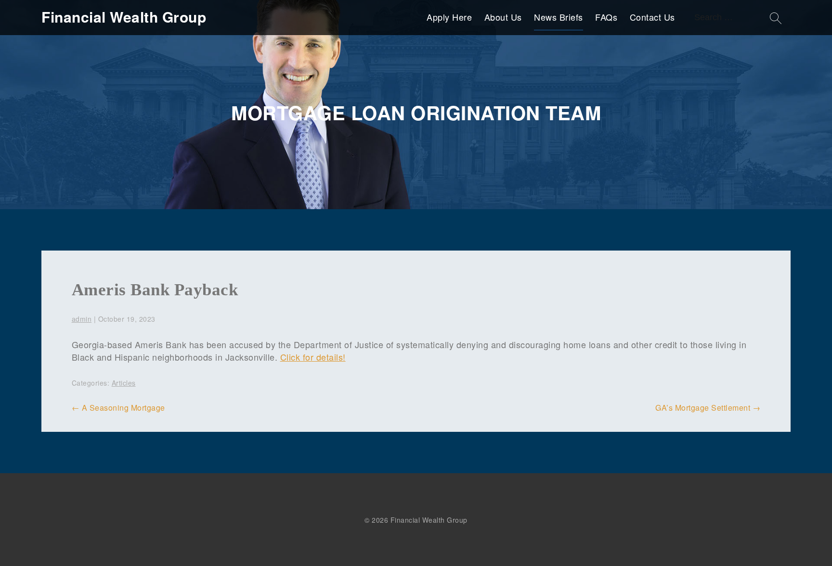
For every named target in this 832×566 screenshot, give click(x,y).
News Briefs (558, 17)
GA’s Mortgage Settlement (707, 407)
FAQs (606, 17)
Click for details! (313, 357)
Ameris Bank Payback (155, 289)
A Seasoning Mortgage (118, 407)
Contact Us (652, 17)
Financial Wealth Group (123, 16)
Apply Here (449, 17)
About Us (503, 17)
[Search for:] (735, 17)
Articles (124, 383)
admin (82, 319)
